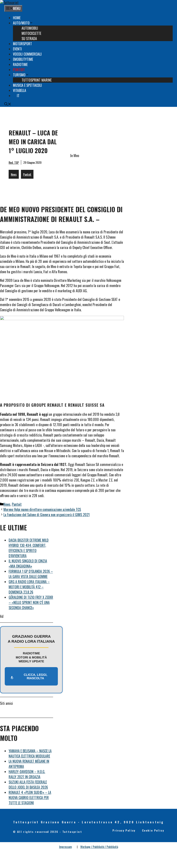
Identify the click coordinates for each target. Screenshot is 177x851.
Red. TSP (14, 162)
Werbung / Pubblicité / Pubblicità (99, 846)
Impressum (65, 846)
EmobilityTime (23, 59)
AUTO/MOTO (21, 23)
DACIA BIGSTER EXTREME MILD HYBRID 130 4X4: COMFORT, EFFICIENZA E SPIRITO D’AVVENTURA (29, 548)
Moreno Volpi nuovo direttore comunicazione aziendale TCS (42, 509)
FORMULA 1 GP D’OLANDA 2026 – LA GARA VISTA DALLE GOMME (31, 574)
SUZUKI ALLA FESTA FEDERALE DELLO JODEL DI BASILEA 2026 (28, 784)
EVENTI (17, 48)
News (14, 174)
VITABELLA (19, 90)
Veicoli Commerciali (27, 54)
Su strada (29, 38)
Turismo (19, 74)
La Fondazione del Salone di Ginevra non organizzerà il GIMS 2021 (46, 514)
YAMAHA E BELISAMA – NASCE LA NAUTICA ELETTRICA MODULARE (30, 753)
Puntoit (19, 69)
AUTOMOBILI (30, 28)
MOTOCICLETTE (31, 33)
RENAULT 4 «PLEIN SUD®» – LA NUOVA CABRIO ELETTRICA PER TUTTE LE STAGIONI (30, 797)
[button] (7, 104)
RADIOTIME (20, 64)
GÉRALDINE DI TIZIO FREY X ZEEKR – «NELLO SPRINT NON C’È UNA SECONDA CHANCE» (31, 602)
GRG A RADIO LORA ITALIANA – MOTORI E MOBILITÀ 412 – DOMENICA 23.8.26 (29, 587)
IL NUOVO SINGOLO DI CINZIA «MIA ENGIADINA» (28, 563)
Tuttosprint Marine (37, 80)
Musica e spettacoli (27, 85)
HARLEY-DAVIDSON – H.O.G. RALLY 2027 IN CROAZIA (27, 774)
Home (17, 17)
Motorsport (22, 43)
